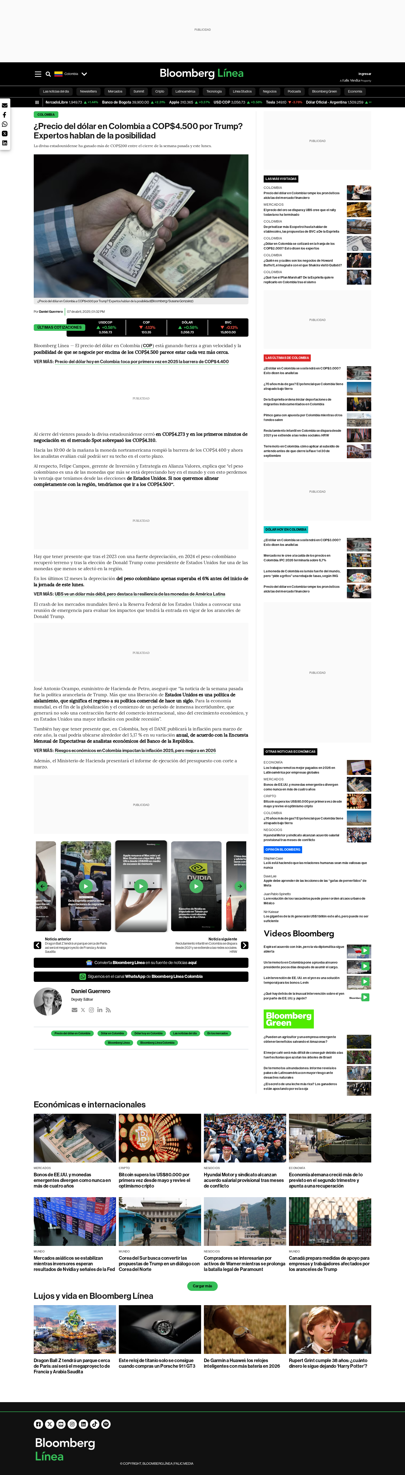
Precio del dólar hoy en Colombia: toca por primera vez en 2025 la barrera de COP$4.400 (142, 361)
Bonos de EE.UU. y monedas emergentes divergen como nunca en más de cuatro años (72, 1180)
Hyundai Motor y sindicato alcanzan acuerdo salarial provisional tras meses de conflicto (244, 1180)
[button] (4, 105)
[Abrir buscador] (48, 74)
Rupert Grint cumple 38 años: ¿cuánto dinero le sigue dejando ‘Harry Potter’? (328, 1363)
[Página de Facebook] (38, 1424)
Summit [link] (139, 91)
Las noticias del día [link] (56, 91)
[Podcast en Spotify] (106, 1424)
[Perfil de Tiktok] (94, 1424)
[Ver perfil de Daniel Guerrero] (52, 1001)
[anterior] (37, 945)
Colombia (46, 115)
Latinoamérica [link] (185, 91)
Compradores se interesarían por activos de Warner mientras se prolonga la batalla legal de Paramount (244, 1263)
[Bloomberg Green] (317, 1019)
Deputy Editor (82, 999)
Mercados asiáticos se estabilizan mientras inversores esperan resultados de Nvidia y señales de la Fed (74, 1263)
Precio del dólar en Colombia (72, 1033)
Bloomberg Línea (119, 1042)
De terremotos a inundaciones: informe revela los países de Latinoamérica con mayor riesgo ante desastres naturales (300, 1073)
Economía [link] (355, 91)
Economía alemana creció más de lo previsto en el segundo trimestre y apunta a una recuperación (326, 1180)
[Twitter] (83, 1010)
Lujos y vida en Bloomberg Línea (93, 1296)
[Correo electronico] (74, 1010)
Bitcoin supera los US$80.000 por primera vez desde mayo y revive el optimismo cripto (154, 1180)
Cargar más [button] (202, 1286)
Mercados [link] (115, 91)
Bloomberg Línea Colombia (157, 1042)
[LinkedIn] (100, 1010)
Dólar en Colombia (112, 1033)
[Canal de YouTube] (61, 1424)
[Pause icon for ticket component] (37, 102)
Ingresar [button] (365, 74)
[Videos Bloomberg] (317, 934)
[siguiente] (244, 945)
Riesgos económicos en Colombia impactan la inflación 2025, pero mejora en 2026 (135, 750)
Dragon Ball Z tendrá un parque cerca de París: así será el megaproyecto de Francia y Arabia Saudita (76, 948)
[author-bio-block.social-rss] (108, 1010)
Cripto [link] (159, 91)
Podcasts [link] (294, 91)
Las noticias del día (185, 1033)
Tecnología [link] (214, 91)
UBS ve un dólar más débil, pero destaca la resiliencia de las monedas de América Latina (140, 594)
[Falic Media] (343, 80)
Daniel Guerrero (51, 312)
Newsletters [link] (88, 91)
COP (147, 345)
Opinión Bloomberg (283, 850)
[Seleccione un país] (84, 74)
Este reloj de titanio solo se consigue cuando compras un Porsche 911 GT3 (157, 1363)
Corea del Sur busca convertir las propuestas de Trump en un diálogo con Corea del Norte (159, 1263)
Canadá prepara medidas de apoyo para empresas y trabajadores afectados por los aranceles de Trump (329, 1263)
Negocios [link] (270, 91)
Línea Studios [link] (242, 91)
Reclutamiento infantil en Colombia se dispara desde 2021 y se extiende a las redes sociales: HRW (206, 948)
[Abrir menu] (38, 74)
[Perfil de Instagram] (72, 1424)
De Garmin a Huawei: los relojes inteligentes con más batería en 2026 (242, 1363)
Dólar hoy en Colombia (148, 1033)
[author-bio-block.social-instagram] (91, 1010)
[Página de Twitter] (49, 1424)
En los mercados (217, 1033)
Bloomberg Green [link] (324, 91)
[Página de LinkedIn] (83, 1424)
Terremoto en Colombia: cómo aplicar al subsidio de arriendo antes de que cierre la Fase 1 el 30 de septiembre (301, 451)
